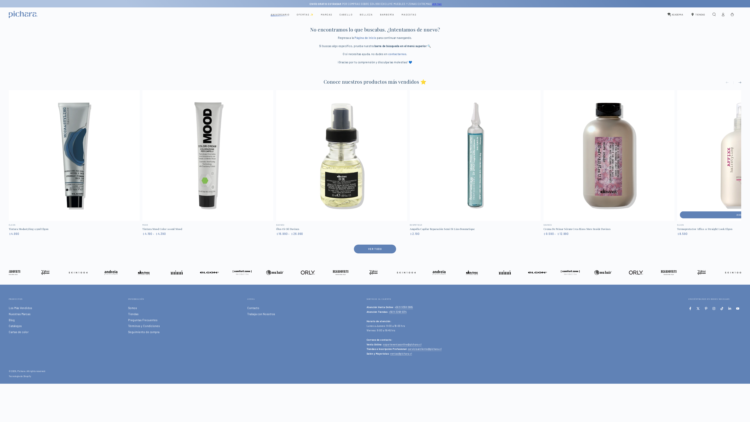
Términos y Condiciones (144, 326)
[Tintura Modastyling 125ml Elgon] (74, 155)
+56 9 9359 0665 (404, 307)
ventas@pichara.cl (401, 353)
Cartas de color (19, 332)
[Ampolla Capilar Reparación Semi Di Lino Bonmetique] (475, 155)
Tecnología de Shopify (20, 376)
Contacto (253, 308)
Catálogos (15, 326)
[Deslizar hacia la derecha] (737, 83)
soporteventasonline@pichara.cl (402, 344)
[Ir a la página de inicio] (23, 14)
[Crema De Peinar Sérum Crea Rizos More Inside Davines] (609, 155)
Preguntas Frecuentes (143, 320)
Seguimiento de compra (144, 332)
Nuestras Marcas (19, 314)
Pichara (21, 371)
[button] (714, 14)
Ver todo (375, 249)
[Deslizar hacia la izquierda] (730, 83)
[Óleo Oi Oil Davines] (341, 155)
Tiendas (133, 314)
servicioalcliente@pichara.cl (425, 348)
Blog (12, 320)
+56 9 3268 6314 (398, 311)
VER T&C (436, 4)
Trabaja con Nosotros (261, 314)
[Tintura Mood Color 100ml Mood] (207, 155)
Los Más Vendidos (20, 308)
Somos (132, 308)
